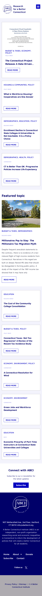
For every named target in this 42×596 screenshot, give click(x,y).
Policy (8, 53)
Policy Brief (9, 55)
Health (22, 157)
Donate (29, 554)
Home (6, 554)
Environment (20, 363)
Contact (20, 558)
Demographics (11, 121)
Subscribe (8, 558)
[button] (38, 6)
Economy (26, 51)
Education (24, 121)
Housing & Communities (15, 85)
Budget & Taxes (12, 51)
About (16, 554)
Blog (5, 437)
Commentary (7, 161)
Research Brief (8, 125)
